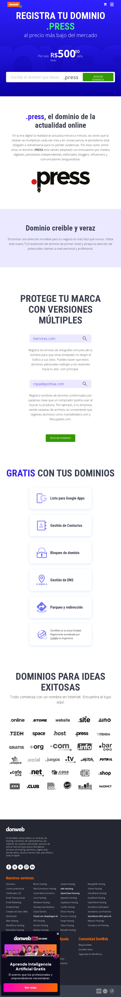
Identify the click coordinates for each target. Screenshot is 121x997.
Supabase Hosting (69, 902)
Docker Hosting (40, 925)
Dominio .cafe (16, 773)
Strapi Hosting (67, 920)
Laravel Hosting (67, 884)
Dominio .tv (70, 760)
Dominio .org (37, 747)
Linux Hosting (39, 897)
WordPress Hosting (15, 925)
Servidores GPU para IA (99, 916)
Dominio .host (59, 733)
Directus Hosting (68, 916)
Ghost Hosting (67, 911)
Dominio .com (61, 747)
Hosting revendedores (43, 907)
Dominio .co (51, 787)
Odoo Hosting (67, 925)
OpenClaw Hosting (70, 893)
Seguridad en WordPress (90, 954)
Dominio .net (36, 773)
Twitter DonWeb (14, 867)
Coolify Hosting (67, 907)
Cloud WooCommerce (44, 893)
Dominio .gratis (16, 747)
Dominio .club (33, 787)
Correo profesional (15, 888)
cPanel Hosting (95, 888)
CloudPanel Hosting (97, 893)
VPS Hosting (39, 920)
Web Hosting (12, 920)
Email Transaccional (15, 897)
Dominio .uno (104, 720)
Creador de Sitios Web (17, 911)
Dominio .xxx (14, 787)
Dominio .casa (60, 773)
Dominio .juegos (52, 760)
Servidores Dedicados (98, 907)
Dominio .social (33, 760)
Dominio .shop (104, 773)
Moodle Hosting (68, 930)
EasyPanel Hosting (96, 897)
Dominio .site (84, 720)
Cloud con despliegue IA (45, 916)
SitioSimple (11, 916)
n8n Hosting (66, 888)
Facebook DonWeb (8, 867)
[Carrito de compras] (105, 4)
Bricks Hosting (40, 884)
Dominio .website (62, 720)
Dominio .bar (105, 747)
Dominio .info (85, 747)
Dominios (10, 884)
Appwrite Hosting (68, 897)
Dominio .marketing (85, 787)
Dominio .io (83, 773)
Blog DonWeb (85, 945)
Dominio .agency (105, 787)
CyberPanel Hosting (97, 902)
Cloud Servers (39, 911)
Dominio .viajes (15, 760)
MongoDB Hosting (96, 884)
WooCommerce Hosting (44, 888)
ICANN (54, 638)
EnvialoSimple (12, 907)
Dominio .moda (87, 760)
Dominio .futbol (105, 760)
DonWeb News (86, 949)
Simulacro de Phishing (98, 925)
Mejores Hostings (96, 920)
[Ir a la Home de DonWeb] (13, 4)
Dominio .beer (67, 787)
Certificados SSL (13, 893)
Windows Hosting (41, 902)
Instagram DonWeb (26, 867)
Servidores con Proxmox (99, 911)
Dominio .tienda (103, 733)
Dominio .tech (17, 733)
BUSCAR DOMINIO (60, 438)
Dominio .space (38, 733)
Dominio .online (17, 720)
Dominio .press (81, 733)
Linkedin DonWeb (32, 867)
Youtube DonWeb (20, 867)
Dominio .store (39, 720)
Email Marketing (13, 902)
